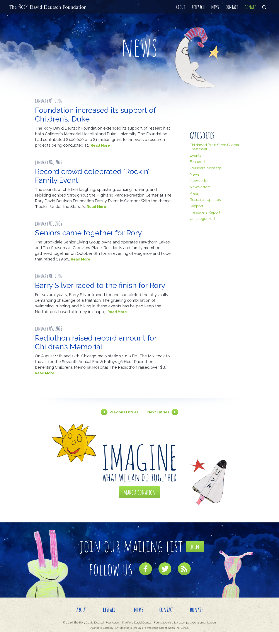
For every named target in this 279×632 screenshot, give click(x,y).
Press (194, 193)
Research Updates (205, 199)
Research (198, 6)
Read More (100, 145)
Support (196, 206)
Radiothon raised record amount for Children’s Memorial (96, 342)
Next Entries (158, 412)
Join (195, 547)
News (215, 6)
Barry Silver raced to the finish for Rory (100, 285)
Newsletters (200, 187)
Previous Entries (124, 412)
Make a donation (139, 492)
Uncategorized (202, 218)
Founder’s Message (206, 168)
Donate (250, 6)
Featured (197, 161)
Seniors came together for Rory (88, 232)
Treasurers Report (205, 212)
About (180, 6)
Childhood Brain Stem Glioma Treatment (214, 147)
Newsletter (199, 180)
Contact (232, 6)
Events (195, 155)
